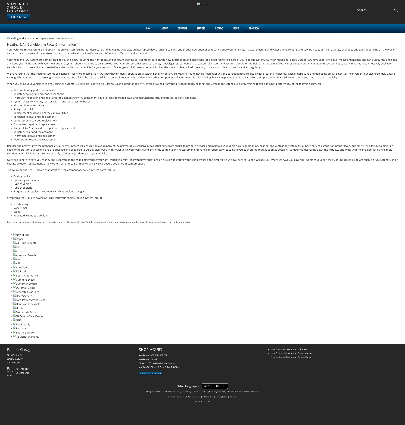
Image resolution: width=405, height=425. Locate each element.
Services (201, 28)
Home (148, 28)
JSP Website (239, 392)
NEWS (236, 28)
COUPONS (182, 28)
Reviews (219, 28)
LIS (209, 402)
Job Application (207, 397)
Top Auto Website (253, 392)
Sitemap (234, 397)
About (165, 28)
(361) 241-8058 (17, 11)
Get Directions (13, 362)
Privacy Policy (221, 397)
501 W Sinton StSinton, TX (19, 6)
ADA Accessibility (191, 397)
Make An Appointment (150, 373)
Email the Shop (23, 372)
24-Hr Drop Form (174, 397)
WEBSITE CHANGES (215, 386)
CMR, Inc (230, 392)
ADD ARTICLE (199, 402)
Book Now (18, 17)
